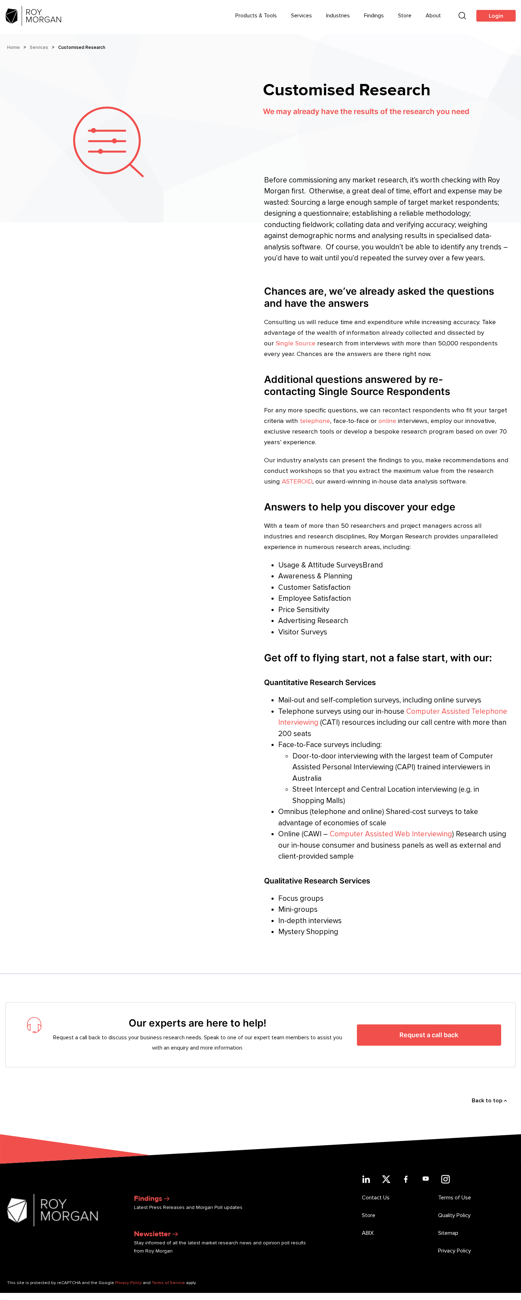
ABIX (368, 1233)
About (433, 15)
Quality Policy (454, 1215)
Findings (374, 15)
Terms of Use (454, 1197)
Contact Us (376, 1197)
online (387, 421)
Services (301, 15)
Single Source (295, 343)
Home (13, 47)
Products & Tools (256, 15)
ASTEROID (297, 481)
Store (404, 15)
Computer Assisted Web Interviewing (391, 834)
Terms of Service (168, 1282)
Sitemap (448, 1233)
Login (496, 15)
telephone (315, 421)
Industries (338, 15)
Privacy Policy (454, 1250)
